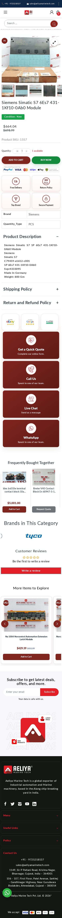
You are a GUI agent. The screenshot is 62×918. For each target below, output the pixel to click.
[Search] (54, 24)
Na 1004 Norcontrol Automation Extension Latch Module (26, 638)
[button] (8, 91)
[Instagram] (20, 804)
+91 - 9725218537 (32, 860)
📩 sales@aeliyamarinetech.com (41, 4)
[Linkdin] (34, 804)
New (13, 117)
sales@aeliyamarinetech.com (32, 865)
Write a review (31, 570)
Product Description (31, 237)
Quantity (6, 151)
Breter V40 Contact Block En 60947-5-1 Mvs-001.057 (44, 490)
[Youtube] (27, 804)
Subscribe (49, 692)
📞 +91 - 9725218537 (11, 4)
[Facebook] (5, 804)
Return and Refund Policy (31, 303)
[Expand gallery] (54, 42)
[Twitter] (13, 804)
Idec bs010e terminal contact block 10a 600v (14, 490)
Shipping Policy (31, 289)
